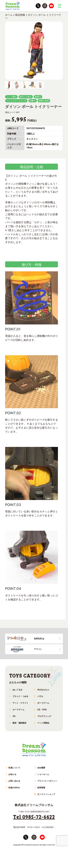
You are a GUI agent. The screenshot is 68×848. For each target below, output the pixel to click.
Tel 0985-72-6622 (34, 816)
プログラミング (44, 716)
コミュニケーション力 (16, 100)
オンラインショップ (46, 794)
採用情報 (41, 787)
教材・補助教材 (19, 723)
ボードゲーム (43, 703)
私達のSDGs (14, 787)
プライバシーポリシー (47, 781)
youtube (51, 5)
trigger (59, 5)
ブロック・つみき (20, 696)
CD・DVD (42, 709)
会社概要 (41, 767)
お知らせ (12, 774)
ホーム (9, 14)
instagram (44, 5)
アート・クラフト (20, 703)
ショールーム (43, 774)
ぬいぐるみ (17, 689)
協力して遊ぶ (26, 96)
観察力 (38, 96)
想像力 (32, 100)
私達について (14, 767)
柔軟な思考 (44, 100)
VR (14, 716)
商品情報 (20, 14)
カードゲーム (18, 709)
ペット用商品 (43, 723)
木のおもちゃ (43, 689)
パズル (40, 696)
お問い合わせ (14, 781)
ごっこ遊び (11, 96)
